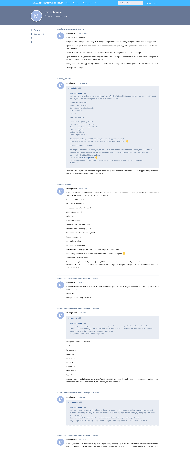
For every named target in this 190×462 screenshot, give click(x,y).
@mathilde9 (72, 318)
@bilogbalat (72, 88)
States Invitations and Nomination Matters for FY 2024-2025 (79, 278)
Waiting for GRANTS (65, 79)
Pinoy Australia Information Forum (47, 2)
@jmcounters (73, 402)
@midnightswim (76, 93)
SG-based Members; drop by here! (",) (71, 29)
